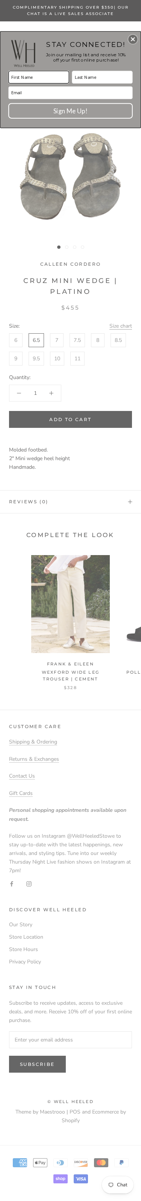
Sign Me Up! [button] (70, 110)
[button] (132, 39)
